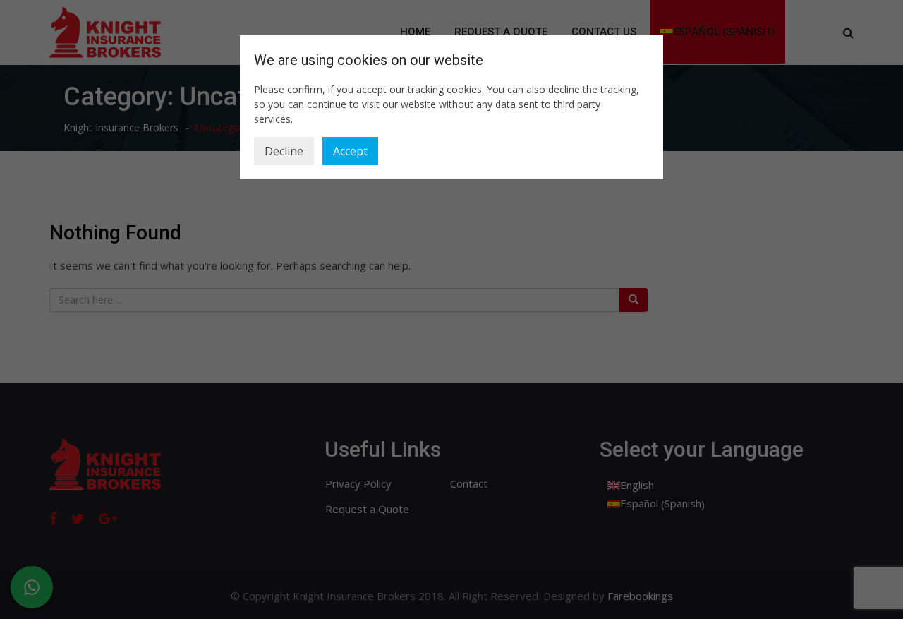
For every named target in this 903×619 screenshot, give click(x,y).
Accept (350, 151)
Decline (284, 151)
